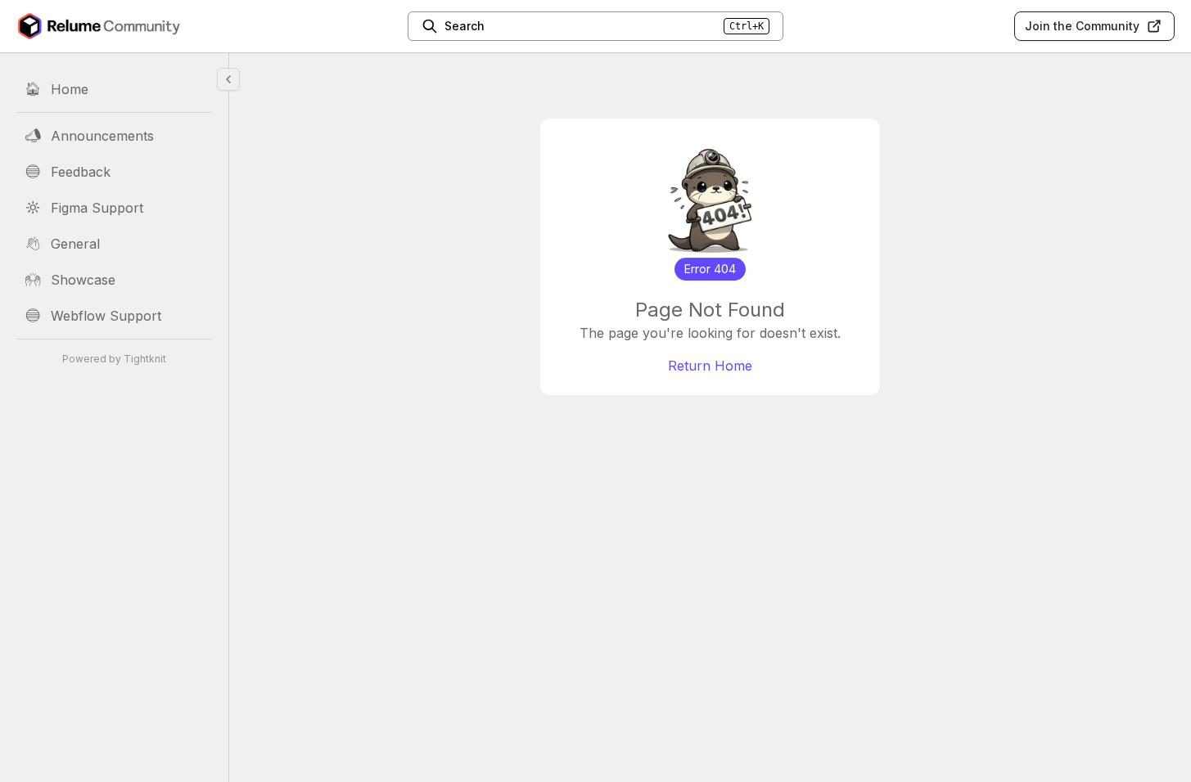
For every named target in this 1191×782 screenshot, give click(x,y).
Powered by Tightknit (114, 359)
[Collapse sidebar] (228, 79)
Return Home (710, 365)
